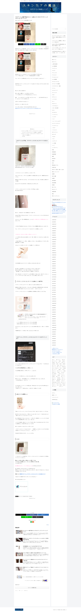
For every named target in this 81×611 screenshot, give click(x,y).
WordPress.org (54, 399)
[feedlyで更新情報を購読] (31, 522)
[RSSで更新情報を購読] (33, 522)
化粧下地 (17, 496)
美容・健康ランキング (57, 210)
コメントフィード (55, 397)
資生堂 (31, 496)
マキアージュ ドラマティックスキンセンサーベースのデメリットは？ (32, 133)
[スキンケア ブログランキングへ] (54, 205)
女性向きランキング (59, 213)
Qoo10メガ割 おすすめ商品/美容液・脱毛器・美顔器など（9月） (58, 45)
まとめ (24, 136)
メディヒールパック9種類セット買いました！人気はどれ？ (58, 41)
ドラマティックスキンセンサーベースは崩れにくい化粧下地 (32, 132)
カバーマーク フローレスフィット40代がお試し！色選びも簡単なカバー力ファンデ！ (59, 37)
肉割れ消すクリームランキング (57, 349)
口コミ (28, 496)
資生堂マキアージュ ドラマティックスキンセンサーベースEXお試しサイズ (28, 108)
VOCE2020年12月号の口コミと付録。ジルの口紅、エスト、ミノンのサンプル (59, 52)
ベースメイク (21, 496)
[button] (43, 44)
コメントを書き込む (32, 587)
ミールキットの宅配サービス (57, 352)
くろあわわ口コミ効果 (56, 353)
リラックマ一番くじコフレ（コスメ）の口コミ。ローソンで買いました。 (59, 48)
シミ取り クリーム (55, 348)
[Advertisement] (32, 120)
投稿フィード (54, 395)
